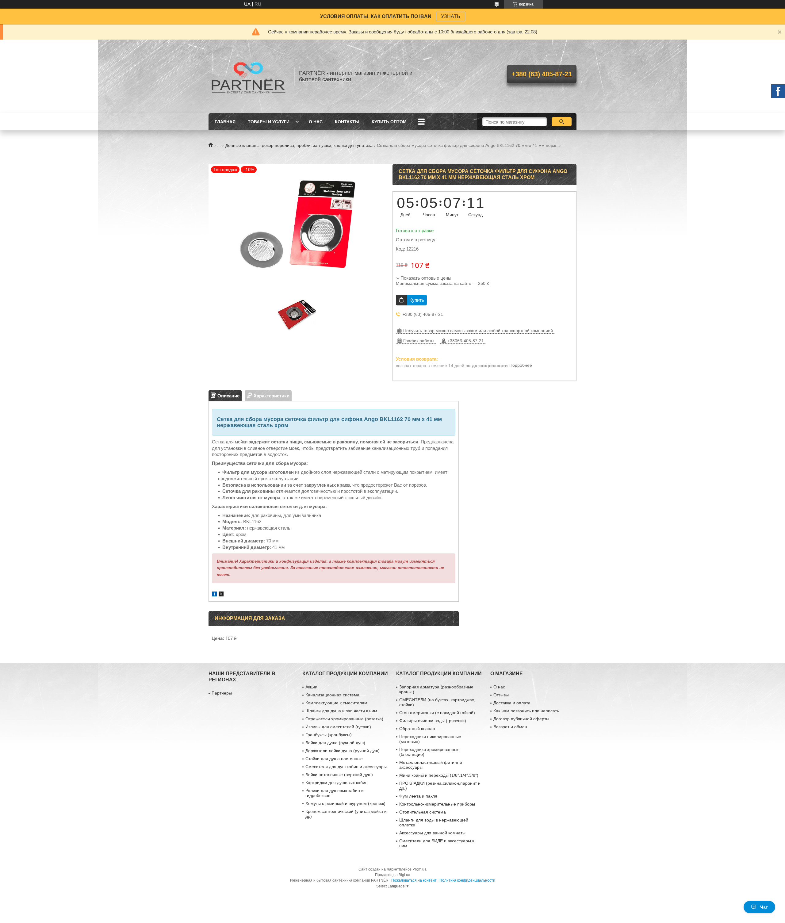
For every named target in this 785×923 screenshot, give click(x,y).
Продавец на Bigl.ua (392, 875)
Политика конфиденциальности (467, 880)
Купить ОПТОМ (389, 121)
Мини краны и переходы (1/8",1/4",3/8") (438, 775)
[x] (221, 594)
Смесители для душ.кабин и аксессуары (346, 766)
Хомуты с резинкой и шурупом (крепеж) (345, 803)
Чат (764, 907)
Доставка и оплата (511, 702)
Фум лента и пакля (418, 796)
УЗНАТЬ (450, 16)
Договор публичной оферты (521, 718)
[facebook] (214, 594)
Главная (225, 121)
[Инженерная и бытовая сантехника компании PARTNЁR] (248, 76)
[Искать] (562, 121)
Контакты (347, 121)
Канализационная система (332, 694)
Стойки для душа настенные (334, 758)
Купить (416, 300)
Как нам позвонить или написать (526, 710)
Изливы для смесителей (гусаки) (338, 726)
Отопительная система (422, 812)
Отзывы (501, 694)
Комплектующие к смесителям (336, 702)
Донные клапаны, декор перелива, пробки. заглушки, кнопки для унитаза (299, 145)
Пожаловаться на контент (414, 880)
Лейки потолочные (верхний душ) (339, 774)
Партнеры (222, 693)
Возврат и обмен (510, 726)
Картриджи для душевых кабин (336, 782)
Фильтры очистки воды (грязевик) (432, 720)
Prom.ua (419, 869)
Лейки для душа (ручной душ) (335, 742)
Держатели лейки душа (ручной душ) (342, 750)
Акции (311, 686)
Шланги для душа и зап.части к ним (341, 710)
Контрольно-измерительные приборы (437, 804)
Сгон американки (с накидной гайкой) (437, 712)
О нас (316, 121)
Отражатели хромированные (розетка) (344, 718)
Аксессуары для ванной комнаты (432, 832)
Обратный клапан (417, 728)
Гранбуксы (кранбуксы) (328, 734)
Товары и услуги (268, 121)
